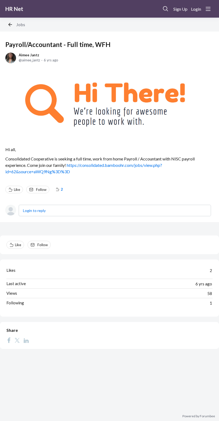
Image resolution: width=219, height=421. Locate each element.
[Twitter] (17, 340)
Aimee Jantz (29, 55)
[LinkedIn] (26, 340)
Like (17, 189)
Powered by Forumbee (198, 416)
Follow (41, 189)
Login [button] (196, 8)
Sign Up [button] (180, 8)
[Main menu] (208, 9)
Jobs (20, 24)
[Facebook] (8, 340)
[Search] (165, 9)
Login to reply (34, 210)
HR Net (14, 9)
